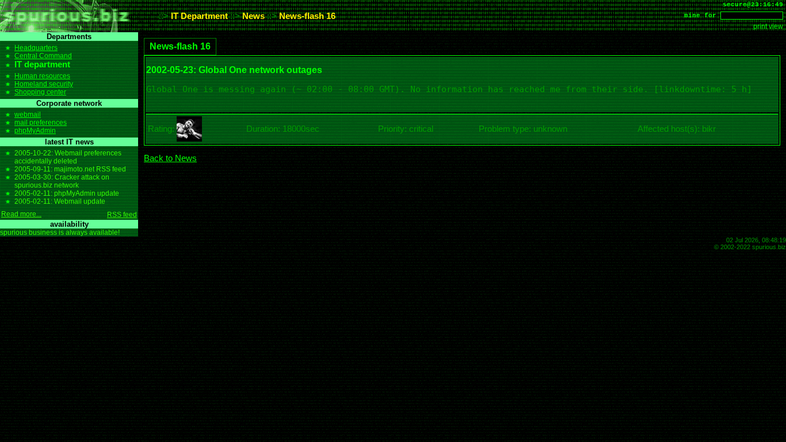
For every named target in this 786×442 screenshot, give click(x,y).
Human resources (42, 76)
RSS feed (122, 215)
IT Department (199, 16)
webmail (27, 114)
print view (768, 26)
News (253, 16)
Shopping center (40, 92)
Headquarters (36, 48)
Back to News (170, 158)
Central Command (43, 56)
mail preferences (40, 123)
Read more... (21, 214)
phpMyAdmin (35, 131)
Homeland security (43, 84)
